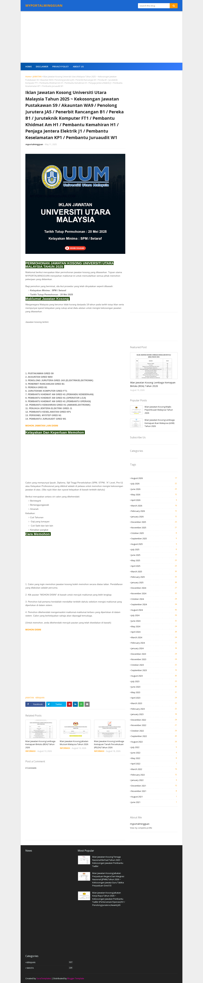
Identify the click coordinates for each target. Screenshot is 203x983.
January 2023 (154, 714)
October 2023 (154, 664)
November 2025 (154, 527)
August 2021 (154, 796)
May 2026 (154, 494)
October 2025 (154, 533)
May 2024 (154, 626)
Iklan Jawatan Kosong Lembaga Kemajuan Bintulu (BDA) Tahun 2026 (40, 744)
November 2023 (154, 659)
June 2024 (154, 620)
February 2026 (154, 511)
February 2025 (154, 576)
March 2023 (154, 703)
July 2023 (154, 681)
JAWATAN (37, 76)
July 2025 (154, 549)
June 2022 (154, 752)
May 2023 (154, 692)
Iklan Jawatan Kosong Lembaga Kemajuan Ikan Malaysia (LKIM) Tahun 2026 (160, 423)
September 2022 (154, 736)
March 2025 (154, 571)
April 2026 (154, 500)
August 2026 (154, 478)
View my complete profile (141, 828)
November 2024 (154, 593)
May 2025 (154, 560)
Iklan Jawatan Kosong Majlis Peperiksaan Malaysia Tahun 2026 (159, 409)
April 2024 (154, 631)
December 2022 (154, 719)
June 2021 (154, 802)
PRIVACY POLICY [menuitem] (60, 66)
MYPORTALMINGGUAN (43, 5)
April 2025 (154, 566)
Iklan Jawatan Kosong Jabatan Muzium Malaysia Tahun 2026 (74, 743)
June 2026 (154, 489)
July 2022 (154, 747)
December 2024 (154, 587)
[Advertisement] (101, 37)
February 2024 (154, 642)
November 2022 (154, 725)
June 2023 (154, 686)
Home (28, 76)
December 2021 (154, 785)
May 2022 (154, 758)
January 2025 (154, 582)
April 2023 (154, 697)
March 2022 (154, 769)
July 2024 (154, 615)
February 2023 (154, 708)
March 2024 (154, 637)
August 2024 (154, 610)
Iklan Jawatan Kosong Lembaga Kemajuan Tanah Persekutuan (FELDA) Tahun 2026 (109, 744)
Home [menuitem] (28, 66)
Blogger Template (75, 978)
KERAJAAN (40, 697)
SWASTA (49, 967)
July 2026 (154, 483)
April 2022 (154, 763)
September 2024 (154, 604)
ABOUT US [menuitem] (78, 66)
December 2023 (154, 653)
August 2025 (154, 544)
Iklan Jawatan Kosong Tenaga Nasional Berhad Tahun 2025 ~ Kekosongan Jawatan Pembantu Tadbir (107, 861)
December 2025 (154, 522)
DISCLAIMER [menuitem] (42, 66)
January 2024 (154, 648)
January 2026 (154, 516)
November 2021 (154, 791)
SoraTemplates (43, 978)
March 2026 (154, 505)
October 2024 (154, 599)
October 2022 (154, 730)
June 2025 (154, 555)
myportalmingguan (34, 144)
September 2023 (154, 670)
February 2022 (154, 774)
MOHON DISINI (33, 629)
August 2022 (154, 741)
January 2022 (154, 780)
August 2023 (154, 675)
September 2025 (154, 538)
